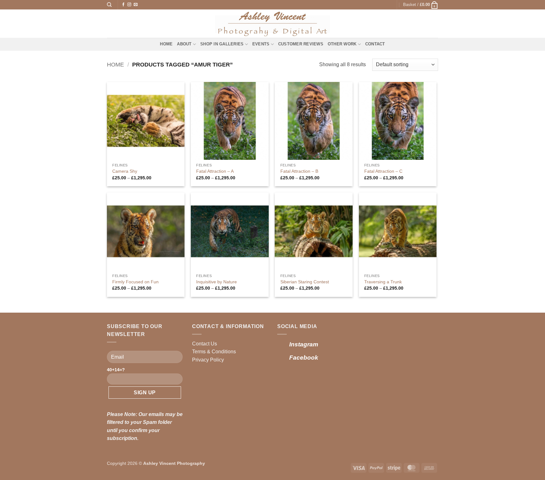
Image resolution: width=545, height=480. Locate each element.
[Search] (109, 4)
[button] (420, 4)
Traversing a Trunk (383, 281)
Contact (375, 44)
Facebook (303, 357)
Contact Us (204, 343)
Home (166, 44)
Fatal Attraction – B (299, 171)
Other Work (342, 44)
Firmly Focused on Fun (135, 281)
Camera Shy (124, 171)
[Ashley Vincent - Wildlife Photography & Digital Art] (272, 23)
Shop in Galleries (221, 44)
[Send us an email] (136, 5)
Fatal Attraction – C (383, 171)
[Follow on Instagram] (129, 5)
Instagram (303, 344)
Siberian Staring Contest (304, 281)
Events (261, 44)
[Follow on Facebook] (123, 5)
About (184, 44)
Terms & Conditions (214, 351)
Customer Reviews (300, 44)
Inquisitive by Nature (216, 281)
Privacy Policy (208, 359)
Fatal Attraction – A (215, 171)
